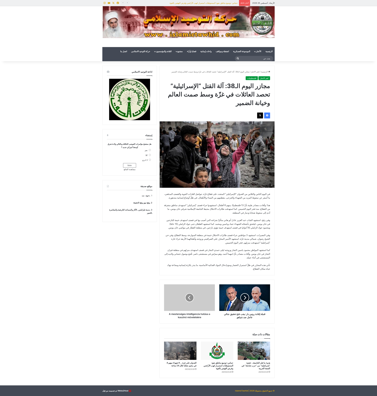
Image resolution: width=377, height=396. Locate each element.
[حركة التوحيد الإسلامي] (188, 22)
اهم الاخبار (255, 71)
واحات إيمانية (206, 51)
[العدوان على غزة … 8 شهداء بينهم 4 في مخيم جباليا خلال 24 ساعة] (180, 351)
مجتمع (180, 51)
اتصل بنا (123, 51)
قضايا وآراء (191, 51)
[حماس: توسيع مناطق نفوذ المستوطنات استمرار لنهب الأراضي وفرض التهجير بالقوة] (217, 351)
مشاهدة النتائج (129, 169)
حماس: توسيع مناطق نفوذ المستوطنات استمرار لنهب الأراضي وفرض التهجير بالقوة (204, 3)
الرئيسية (269, 51)
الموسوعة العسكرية (241, 51)
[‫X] (260, 115)
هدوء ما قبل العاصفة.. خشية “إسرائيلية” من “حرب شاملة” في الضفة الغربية (256, 365)
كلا (146, 155)
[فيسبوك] (267, 115)
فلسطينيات (251, 78)
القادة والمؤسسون (164, 51)
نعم (146, 150)
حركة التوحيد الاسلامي (140, 51)
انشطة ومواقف (222, 51)
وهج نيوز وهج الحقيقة (141, 202)
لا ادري (145, 160)
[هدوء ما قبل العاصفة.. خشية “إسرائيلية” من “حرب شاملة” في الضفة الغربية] (254, 351)
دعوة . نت (146, 195)
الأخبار (258, 51)
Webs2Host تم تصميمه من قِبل (115, 391)
